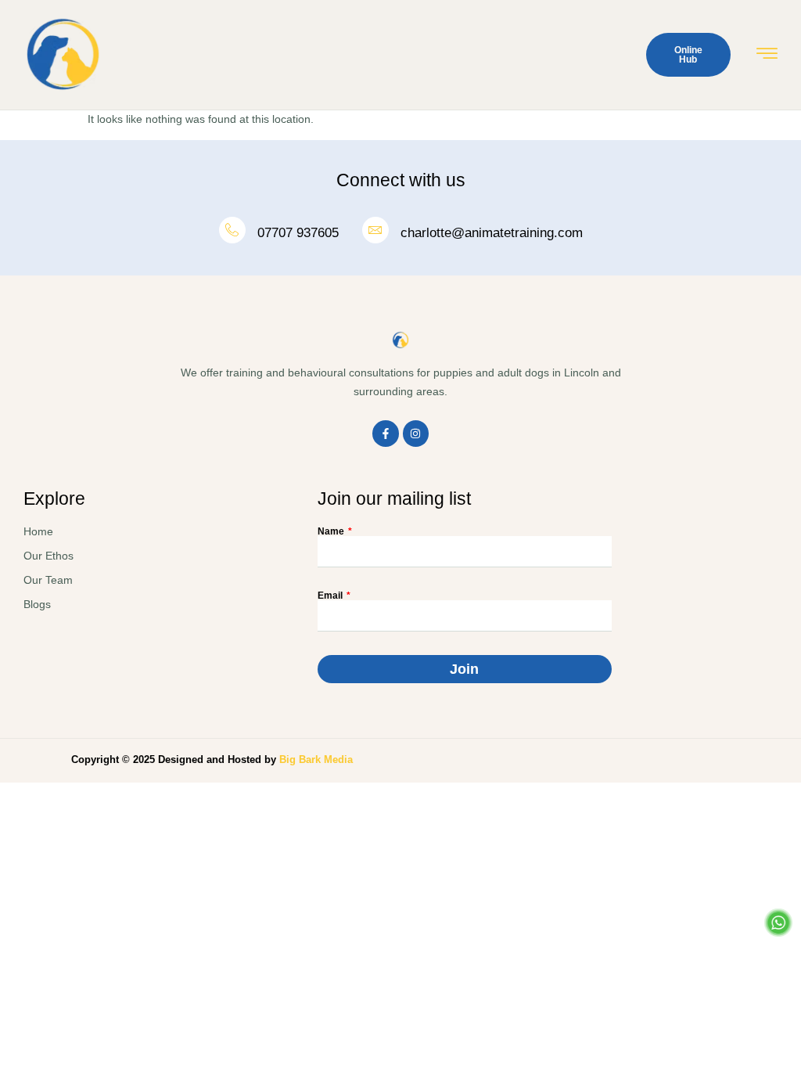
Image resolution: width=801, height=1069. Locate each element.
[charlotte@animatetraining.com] (375, 230)
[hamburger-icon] (767, 56)
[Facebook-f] (385, 433)
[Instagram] (416, 433)
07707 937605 (298, 232)
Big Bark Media (316, 759)
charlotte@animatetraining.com (491, 232)
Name (332, 531)
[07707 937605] (232, 230)
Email (331, 595)
